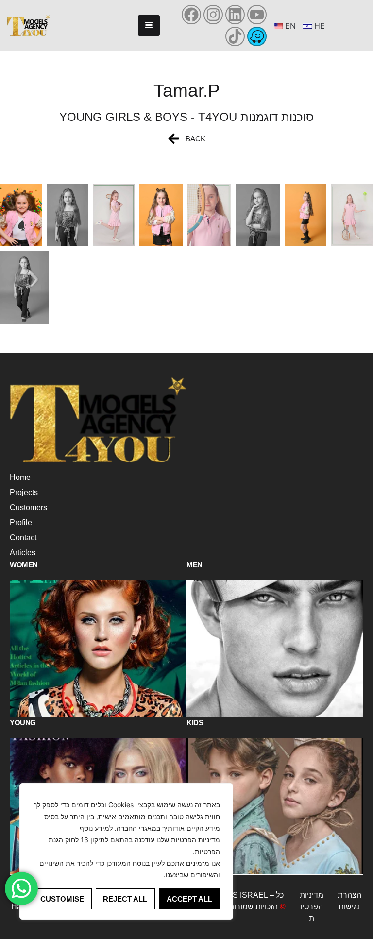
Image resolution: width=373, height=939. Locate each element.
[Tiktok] (235, 36)
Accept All (189, 899)
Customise (62, 899)
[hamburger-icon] (149, 25)
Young (23, 722)
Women (24, 565)
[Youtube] (257, 14)
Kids (194, 722)
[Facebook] (191, 14)
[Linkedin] (235, 14)
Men (194, 565)
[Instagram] (213, 14)
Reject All (125, 899)
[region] (126, 851)
